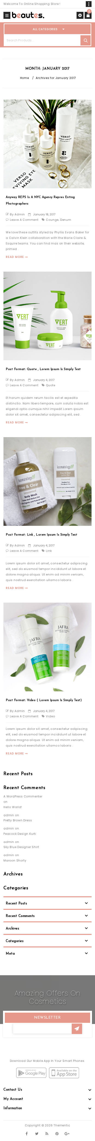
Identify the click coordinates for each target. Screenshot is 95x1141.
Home (24, 78)
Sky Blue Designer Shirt (21, 847)
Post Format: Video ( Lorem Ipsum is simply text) (44, 700)
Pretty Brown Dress (17, 820)
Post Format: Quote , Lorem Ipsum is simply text (43, 369)
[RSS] (47, 1133)
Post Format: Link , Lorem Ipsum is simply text (41, 534)
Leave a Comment (24, 220)
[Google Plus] (67, 1133)
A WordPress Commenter (22, 796)
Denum (65, 220)
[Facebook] (27, 1133)
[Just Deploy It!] (28, 15)
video (50, 716)
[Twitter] (37, 1133)
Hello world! (12, 807)
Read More (15, 257)
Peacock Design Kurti (19, 834)
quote (50, 385)
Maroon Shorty (14, 860)
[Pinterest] (57, 1133)
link (49, 551)
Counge (52, 220)
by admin (17, 214)
